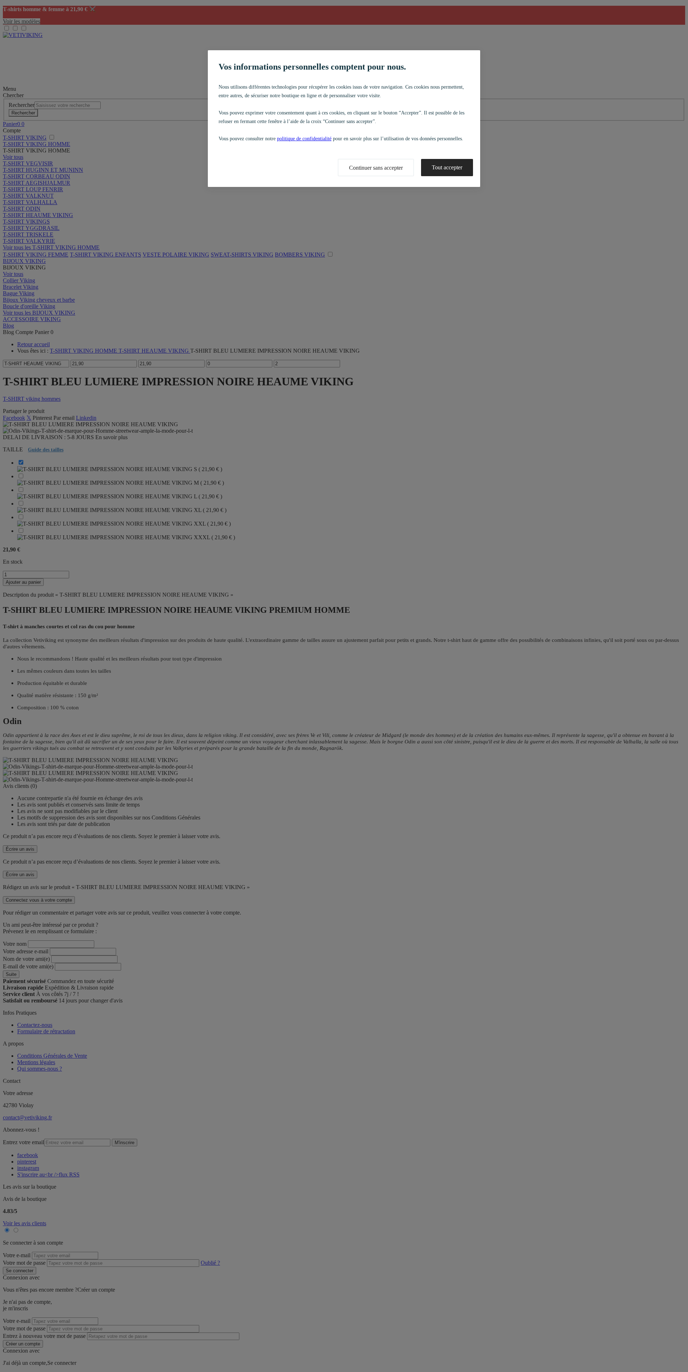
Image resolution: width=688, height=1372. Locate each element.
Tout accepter (447, 167)
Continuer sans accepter (376, 168)
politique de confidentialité (304, 138)
